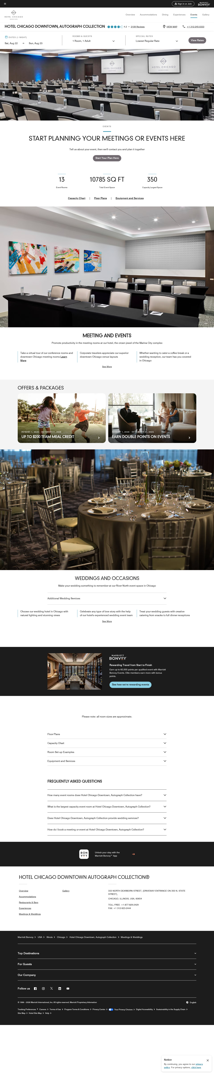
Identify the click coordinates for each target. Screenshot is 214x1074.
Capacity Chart (76, 198)
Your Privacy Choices (123, 1009)
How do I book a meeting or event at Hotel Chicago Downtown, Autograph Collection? (95, 829)
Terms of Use (55, 1009)
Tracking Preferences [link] (27, 1009)
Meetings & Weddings (30, 914)
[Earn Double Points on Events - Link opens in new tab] (152, 418)
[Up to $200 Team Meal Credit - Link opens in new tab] (62, 418)
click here (196, 1067)
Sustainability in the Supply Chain (170, 1009)
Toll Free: (123, 905)
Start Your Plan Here (107, 158)
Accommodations (148, 14)
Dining (165, 14)
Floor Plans (100, 198)
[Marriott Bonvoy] (202, 4)
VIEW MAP (172, 26)
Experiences (179, 14)
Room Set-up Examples (60, 752)
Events (194, 14)
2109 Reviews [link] (138, 26)
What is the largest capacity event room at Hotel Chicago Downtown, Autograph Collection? (98, 806)
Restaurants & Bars (28, 902)
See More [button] (107, 366)
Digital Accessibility (144, 1009)
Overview (130, 14)
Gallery (205, 14)
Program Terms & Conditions (76, 1009)
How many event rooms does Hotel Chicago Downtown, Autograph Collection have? (94, 795)
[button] (183, 3)
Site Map (21, 1013)
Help (47, 1013)
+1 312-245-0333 (195, 26)
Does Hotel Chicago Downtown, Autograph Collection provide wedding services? (93, 818)
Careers (42, 1009)
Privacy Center (99, 1009)
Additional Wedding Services (63, 598)
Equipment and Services (130, 198)
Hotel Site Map (35, 1013)
